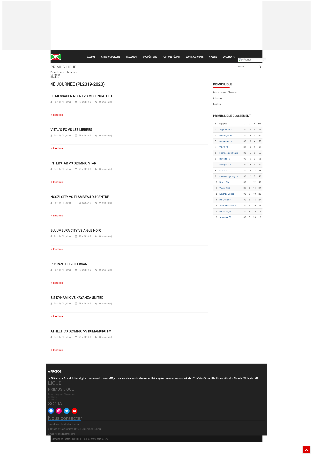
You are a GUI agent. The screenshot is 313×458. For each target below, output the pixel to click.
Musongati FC (225, 135)
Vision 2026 (224, 188)
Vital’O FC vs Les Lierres (71, 130)
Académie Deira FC (228, 205)
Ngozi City (224, 182)
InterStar (223, 170)
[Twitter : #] (67, 411)
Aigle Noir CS (225, 129)
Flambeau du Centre (228, 153)
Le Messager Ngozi (228, 176)
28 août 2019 (85, 102)
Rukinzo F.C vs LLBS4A (69, 264)
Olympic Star (225, 164)
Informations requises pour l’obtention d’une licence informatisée (124, 16)
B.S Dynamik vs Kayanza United (77, 298)
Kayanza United (226, 194)
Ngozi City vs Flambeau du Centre (80, 197)
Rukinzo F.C (224, 159)
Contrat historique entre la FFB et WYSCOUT (113, 4)
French (247, 59)
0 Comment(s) (105, 102)
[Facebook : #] (51, 411)
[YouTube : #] (74, 411)
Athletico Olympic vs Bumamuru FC (81, 331)
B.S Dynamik (225, 199)
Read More (58, 115)
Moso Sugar (225, 211)
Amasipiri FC (225, 217)
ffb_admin (66, 102)
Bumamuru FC (225, 141)
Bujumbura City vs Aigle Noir (76, 230)
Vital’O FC (223, 147)
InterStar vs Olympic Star (73, 163)
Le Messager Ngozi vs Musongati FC (81, 96)
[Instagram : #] (59, 411)
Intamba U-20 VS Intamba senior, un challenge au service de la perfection (129, 10)
